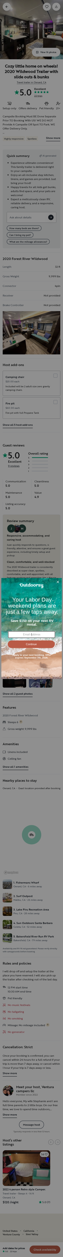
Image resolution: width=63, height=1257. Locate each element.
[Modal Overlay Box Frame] (31, 628)
